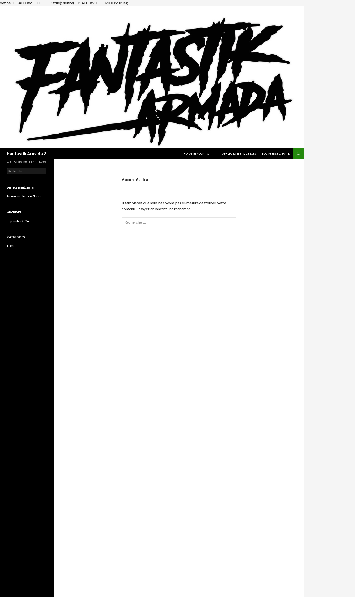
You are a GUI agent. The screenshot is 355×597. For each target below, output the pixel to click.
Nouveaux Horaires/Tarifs (24, 196)
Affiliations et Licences (239, 153)
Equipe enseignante (276, 153)
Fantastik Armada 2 (26, 153)
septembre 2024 (18, 221)
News (11, 245)
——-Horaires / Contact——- (197, 153)
